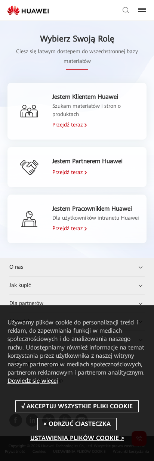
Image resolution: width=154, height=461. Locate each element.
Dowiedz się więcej (32, 380)
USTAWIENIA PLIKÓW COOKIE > (77, 438)
